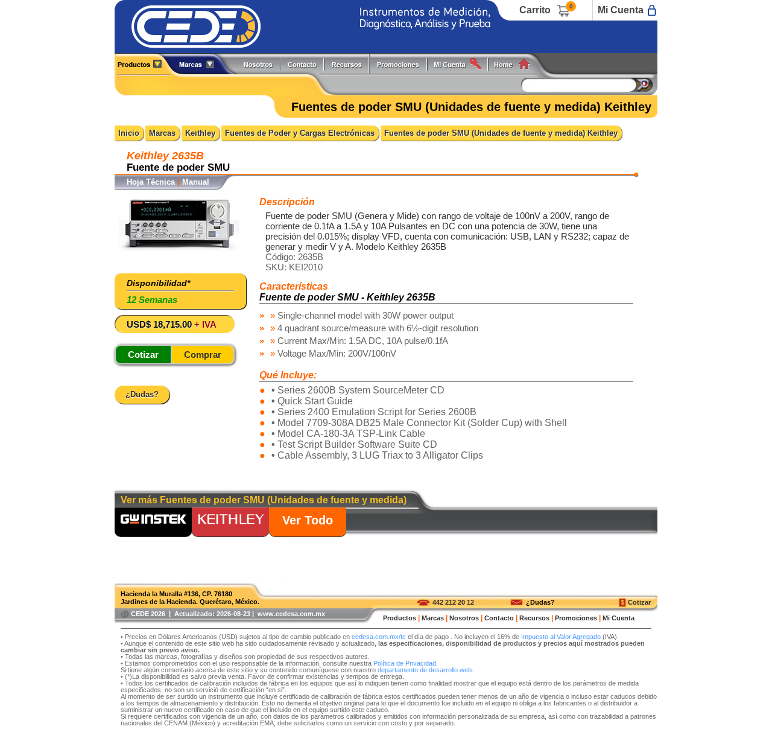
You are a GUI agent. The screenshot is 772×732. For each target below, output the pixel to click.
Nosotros (258, 63)
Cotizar (639, 602)
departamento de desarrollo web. (425, 669)
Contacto (499, 618)
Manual (195, 181)
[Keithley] (230, 523)
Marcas (162, 133)
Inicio (128, 133)
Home (516, 63)
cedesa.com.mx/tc (379, 636)
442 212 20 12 (453, 602)
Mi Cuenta (621, 10)
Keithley (200, 133)
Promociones (403, 63)
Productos (144, 63)
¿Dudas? (540, 602)
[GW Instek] (153, 523)
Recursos (350, 63)
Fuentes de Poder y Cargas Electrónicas (300, 133)
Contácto (302, 63)
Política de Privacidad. (405, 663)
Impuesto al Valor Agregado (561, 636)
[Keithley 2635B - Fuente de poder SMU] (179, 249)
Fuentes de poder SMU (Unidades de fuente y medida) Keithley (501, 133)
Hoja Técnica (151, 181)
